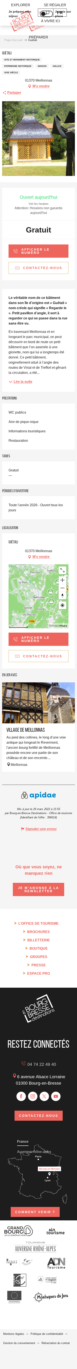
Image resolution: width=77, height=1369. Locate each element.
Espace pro (38, 973)
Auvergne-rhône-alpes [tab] (34, 1152)
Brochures (38, 932)
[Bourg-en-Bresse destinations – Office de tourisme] (38, 1021)
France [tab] (22, 1141)
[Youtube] (56, 1096)
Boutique (39, 948)
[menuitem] (20, 5)
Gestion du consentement (19, 1343)
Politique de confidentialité (47, 1333)
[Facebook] (21, 1096)
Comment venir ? (35, 1212)
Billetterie (38, 940)
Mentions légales (13, 1333)
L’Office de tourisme (38, 923)
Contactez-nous (38, 1115)
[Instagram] (32, 1096)
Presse (38, 965)
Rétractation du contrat (55, 1343)
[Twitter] (44, 1096)
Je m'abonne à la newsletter (38, 889)
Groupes (38, 957)
